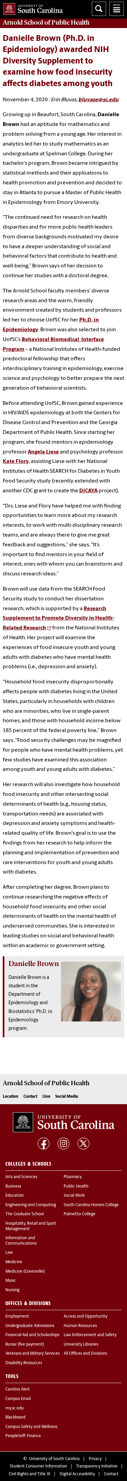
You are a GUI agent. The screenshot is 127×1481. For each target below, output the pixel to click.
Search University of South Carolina (99, 9)
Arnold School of (46, 22)
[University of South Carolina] (63, 1122)
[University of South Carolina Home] (31, 7)
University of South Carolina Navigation (116, 9)
